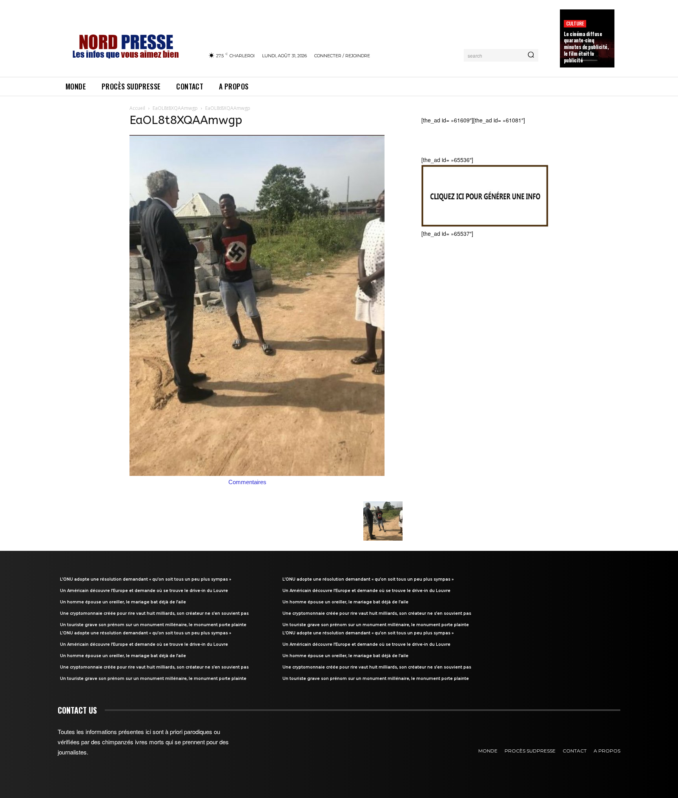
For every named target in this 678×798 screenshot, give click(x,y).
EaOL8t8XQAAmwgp (175, 108)
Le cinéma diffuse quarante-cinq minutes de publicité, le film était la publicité (586, 47)
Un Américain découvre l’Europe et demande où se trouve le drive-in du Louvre (144, 590)
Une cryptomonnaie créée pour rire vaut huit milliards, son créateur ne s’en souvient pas (154, 613)
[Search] (530, 55)
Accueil (137, 108)
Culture (575, 23)
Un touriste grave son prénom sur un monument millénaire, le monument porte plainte (153, 624)
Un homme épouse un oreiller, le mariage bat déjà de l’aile (123, 602)
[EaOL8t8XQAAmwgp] (257, 473)
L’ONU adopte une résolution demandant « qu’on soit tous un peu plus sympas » (145, 579)
